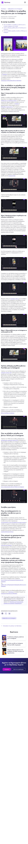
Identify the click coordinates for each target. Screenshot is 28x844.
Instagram (4, 74)
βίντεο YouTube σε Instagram (7, 413)
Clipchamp (11, 592)
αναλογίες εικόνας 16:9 (6, 372)
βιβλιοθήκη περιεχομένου (7, 106)
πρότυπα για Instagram (6, 545)
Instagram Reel (12, 175)
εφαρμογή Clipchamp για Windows (9, 593)
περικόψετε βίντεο (14, 298)
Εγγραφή (7, 669)
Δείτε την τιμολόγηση (18, 669)
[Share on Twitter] (6, 613)
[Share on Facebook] (2, 613)
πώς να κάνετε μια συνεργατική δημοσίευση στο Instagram (12, 580)
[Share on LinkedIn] (9, 613)
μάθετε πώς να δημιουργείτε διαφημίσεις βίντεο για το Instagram (13, 585)
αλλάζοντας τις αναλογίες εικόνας (9, 100)
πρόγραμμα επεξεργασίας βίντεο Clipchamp (11, 80)
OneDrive (17, 103)
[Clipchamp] (6, 2)
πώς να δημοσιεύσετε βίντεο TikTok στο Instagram (12, 486)
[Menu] (25, 2)
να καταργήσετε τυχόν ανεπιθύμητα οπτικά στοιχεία (13, 522)
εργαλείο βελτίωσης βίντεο (7, 531)
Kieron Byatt (11, 18)
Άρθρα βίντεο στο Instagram (15, 9)
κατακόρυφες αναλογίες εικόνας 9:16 (9, 440)
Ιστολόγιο (3, 9)
